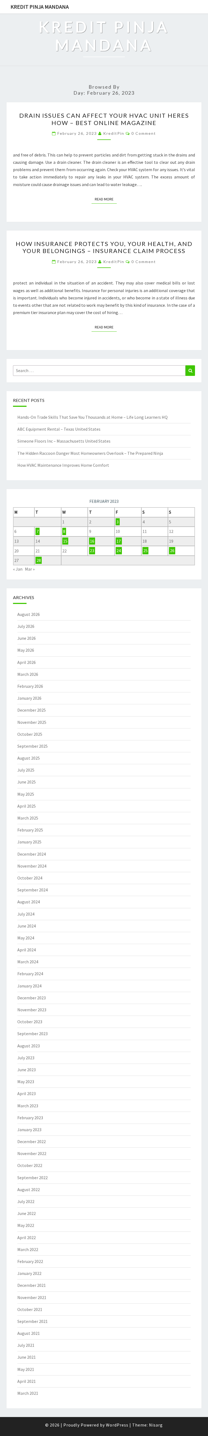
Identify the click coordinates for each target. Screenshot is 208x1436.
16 (92, 541)
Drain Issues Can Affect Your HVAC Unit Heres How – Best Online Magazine (104, 119)
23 (92, 551)
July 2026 (25, 626)
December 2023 (31, 997)
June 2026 (26, 638)
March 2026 (27, 674)
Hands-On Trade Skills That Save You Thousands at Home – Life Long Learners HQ (92, 417)
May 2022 (25, 1225)
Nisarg (156, 1425)
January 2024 (29, 986)
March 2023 (27, 1105)
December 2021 (31, 1285)
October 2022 (29, 1165)
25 (145, 551)
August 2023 (28, 1045)
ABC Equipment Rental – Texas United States (58, 429)
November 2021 (31, 1297)
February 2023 (30, 1117)
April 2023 (26, 1093)
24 (118, 551)
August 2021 (28, 1333)
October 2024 (29, 878)
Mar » (30, 569)
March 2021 (27, 1393)
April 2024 (26, 949)
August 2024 (28, 901)
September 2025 (32, 746)
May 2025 (25, 794)
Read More (106, 199)
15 (65, 541)
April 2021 (26, 1381)
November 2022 (31, 1153)
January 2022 (29, 1273)
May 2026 (25, 650)
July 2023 (25, 1057)
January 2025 (29, 842)
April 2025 (26, 806)
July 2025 (25, 770)
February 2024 (30, 973)
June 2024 (26, 926)
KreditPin (113, 133)
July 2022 (25, 1201)
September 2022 (32, 1177)
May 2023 (25, 1081)
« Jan (17, 569)
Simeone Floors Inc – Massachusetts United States (63, 441)
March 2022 (27, 1249)
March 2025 (27, 818)
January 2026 (29, 698)
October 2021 (29, 1309)
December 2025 (31, 710)
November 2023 (31, 1009)
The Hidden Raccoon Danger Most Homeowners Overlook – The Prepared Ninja (90, 453)
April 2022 (26, 1237)
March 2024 (27, 961)
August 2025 (28, 758)
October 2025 (29, 734)
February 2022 (30, 1261)
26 (172, 551)
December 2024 (31, 854)
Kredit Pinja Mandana (40, 6)
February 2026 (30, 686)
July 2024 (25, 914)
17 (118, 541)
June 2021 (26, 1357)
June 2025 (26, 782)
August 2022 (28, 1189)
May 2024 (25, 938)
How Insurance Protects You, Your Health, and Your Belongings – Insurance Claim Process (104, 247)
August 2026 (28, 614)
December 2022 (31, 1141)
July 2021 (25, 1345)
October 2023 (29, 1021)
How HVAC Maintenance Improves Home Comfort (63, 465)
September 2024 (32, 890)
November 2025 (31, 722)
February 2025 (30, 830)
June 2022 (26, 1213)
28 (39, 560)
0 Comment (143, 133)
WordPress (117, 1425)
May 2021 (25, 1369)
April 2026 (26, 662)
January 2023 (29, 1129)
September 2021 (32, 1321)
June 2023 (26, 1069)
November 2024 (31, 866)
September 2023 (32, 1033)
